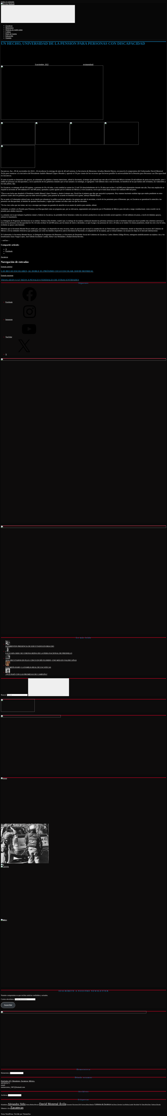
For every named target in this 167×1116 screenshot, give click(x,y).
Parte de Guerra (11, 34)
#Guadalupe (4, 1104)
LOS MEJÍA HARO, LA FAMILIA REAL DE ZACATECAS (28, 667)
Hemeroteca (5, 1073)
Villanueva (3, 1108)
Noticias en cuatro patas (13, 30)
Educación (9, 36)
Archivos (4, 1095)
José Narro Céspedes (116, 1104)
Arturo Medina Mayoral (32, 1104)
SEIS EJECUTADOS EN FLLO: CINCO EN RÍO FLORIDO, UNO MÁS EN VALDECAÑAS (41, 660)
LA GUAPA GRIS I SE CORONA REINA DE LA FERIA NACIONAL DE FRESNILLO (38, 653)
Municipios (9, 28)
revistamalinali (88, 64)
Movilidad (136, 1104)
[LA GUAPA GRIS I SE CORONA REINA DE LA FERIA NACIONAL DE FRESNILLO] (7, 651)
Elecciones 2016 (76, 1104)
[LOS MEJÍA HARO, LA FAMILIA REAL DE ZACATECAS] (7, 665)
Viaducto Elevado (156, 1104)
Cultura (8, 32)
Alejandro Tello (17, 1103)
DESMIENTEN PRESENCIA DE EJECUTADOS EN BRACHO (29, 646)
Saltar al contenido (7, 2)
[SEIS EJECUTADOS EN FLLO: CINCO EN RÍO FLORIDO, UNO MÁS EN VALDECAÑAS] (7, 658)
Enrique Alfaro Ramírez (87, 1104)
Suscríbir (8, 1005)
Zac (9, 1108)
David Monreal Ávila (52, 1104)
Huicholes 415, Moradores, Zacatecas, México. (18, 1081)
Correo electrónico (8, 999)
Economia (69, 1104)
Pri (140, 1104)
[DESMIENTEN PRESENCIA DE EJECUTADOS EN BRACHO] (7, 644)
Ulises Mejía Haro (146, 1104)
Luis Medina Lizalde (127, 1104)
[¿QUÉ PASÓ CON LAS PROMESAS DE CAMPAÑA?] (7, 672)
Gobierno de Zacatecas (102, 1104)
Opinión (8, 38)
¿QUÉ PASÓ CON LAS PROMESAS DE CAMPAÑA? (26, 674)
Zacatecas (8, 26)
